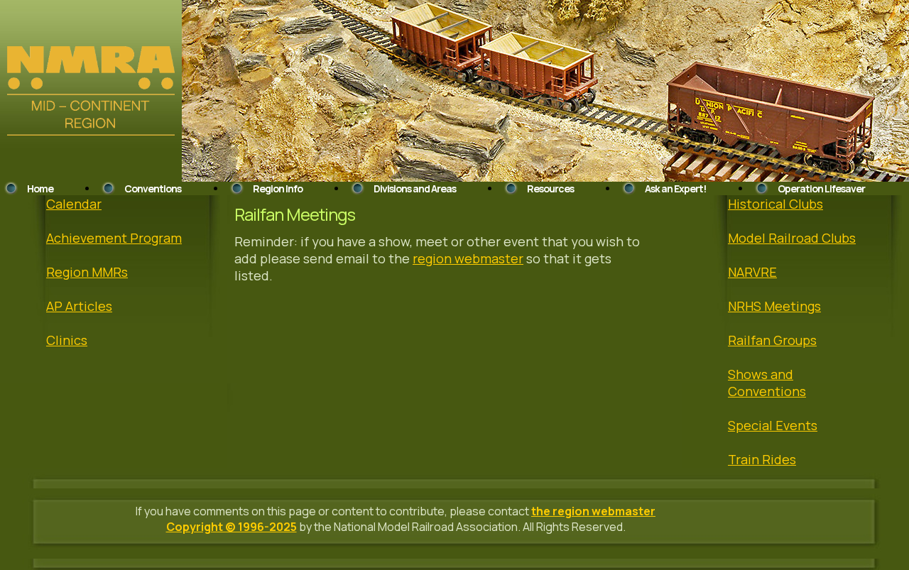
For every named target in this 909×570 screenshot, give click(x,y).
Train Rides (762, 459)
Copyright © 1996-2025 (231, 527)
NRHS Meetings (774, 305)
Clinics (66, 340)
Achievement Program (114, 237)
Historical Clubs (775, 203)
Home (40, 188)
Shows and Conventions (767, 383)
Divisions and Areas (415, 188)
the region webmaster (593, 511)
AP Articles (79, 305)
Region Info (278, 188)
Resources (550, 188)
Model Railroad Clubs (792, 237)
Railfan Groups (772, 340)
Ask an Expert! (675, 188)
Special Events (772, 425)
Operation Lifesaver (821, 188)
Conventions (152, 188)
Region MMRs (87, 271)
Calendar (74, 203)
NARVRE (752, 271)
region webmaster (468, 258)
